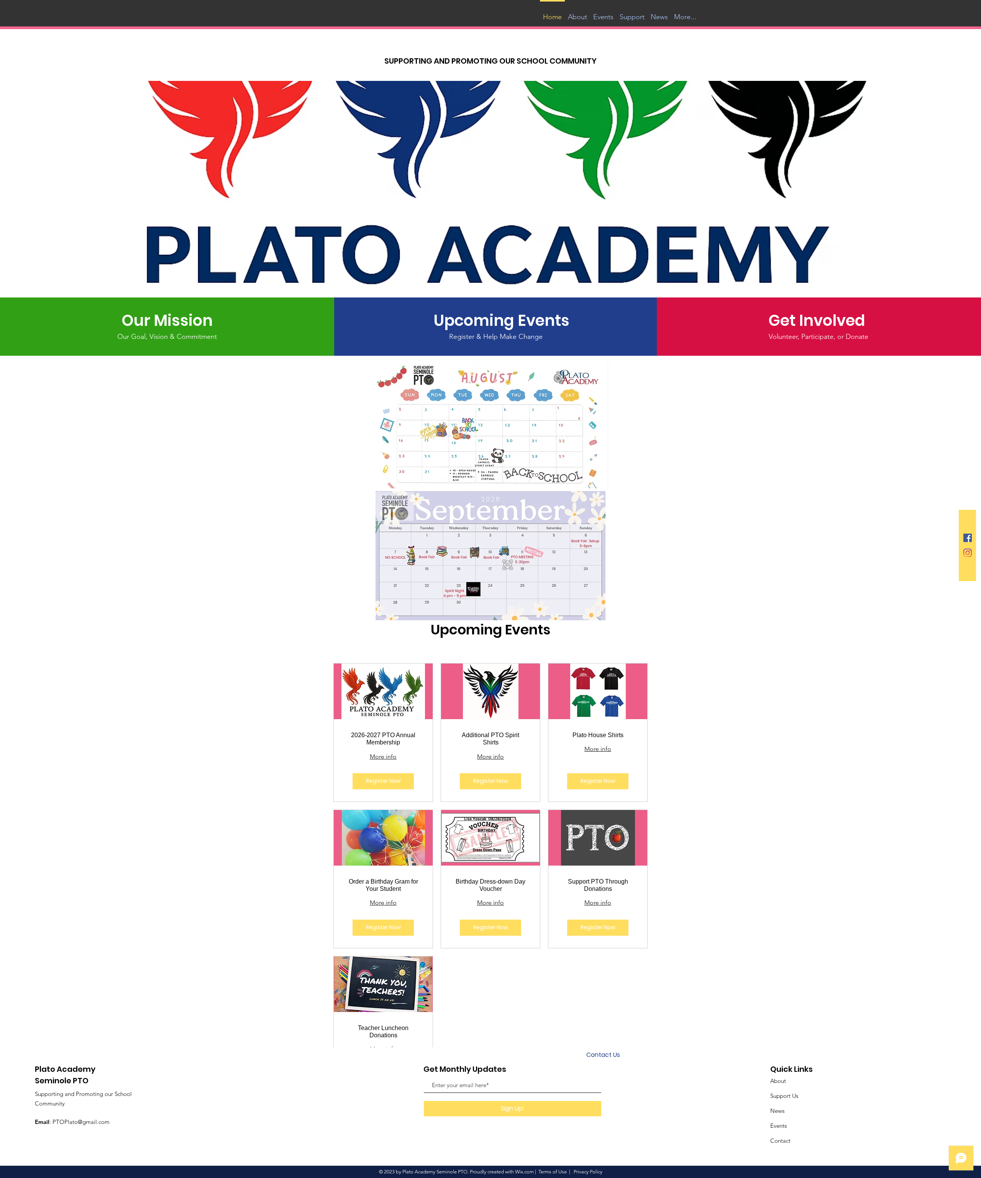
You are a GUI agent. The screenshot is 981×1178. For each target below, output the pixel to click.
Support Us (784, 1095)
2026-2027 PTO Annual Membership (383, 739)
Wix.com (524, 1172)
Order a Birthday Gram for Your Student (383, 885)
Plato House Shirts (598, 735)
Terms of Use (552, 1172)
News (777, 1110)
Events (778, 1125)
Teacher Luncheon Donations (383, 1031)
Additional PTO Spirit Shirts (490, 739)
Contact (780, 1140)
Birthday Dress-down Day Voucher (490, 885)
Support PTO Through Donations (598, 885)
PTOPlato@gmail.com (81, 1121)
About (778, 1080)
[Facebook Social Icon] (967, 538)
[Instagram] (967, 553)
